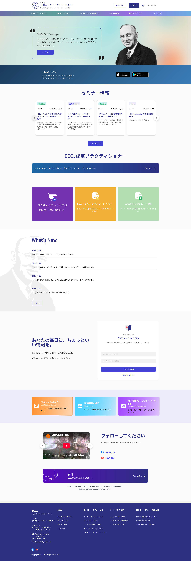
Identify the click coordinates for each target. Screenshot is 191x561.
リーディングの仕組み (117, 517)
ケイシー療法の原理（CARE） (146, 517)
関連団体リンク (63, 520)
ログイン (134, 5)
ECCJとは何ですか (135, 13)
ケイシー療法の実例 (143, 520)
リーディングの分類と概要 (119, 520)
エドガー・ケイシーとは (37, 13)
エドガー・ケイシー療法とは (89, 13)
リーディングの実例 (117, 524)
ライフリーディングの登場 (93, 528)
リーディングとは (62, 13)
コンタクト (61, 528)
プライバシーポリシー (65, 517)
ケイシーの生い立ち (91, 520)
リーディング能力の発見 (92, 524)
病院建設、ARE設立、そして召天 (95, 532)
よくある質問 (157, 13)
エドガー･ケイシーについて (93, 517)
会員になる (120, 5)
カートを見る (152, 5)
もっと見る (45, 52)
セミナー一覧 (114, 13)
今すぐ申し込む (128, 369)
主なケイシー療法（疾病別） (146, 524)
